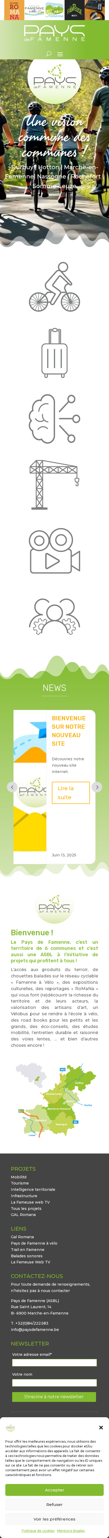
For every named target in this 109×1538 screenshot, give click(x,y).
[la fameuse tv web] (75, 18)
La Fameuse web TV (30, 1202)
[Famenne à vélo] (34, 18)
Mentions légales (71, 1531)
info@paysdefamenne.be (35, 1329)
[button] (101, 1427)
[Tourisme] (54, 353)
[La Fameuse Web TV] (54, 550)
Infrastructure (24, 1195)
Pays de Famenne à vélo (34, 1243)
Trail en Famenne (27, 1249)
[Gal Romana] (14, 18)
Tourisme (20, 1183)
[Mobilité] (54, 286)
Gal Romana (22, 1237)
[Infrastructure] (54, 484)
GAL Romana (23, 1214)
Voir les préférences (54, 1519)
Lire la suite (66, 837)
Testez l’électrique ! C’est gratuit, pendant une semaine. (74, 743)
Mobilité (19, 1177)
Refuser (54, 1504)
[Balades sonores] (95, 18)
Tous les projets (26, 1208)
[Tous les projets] (54, 616)
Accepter (54, 1489)
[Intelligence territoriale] (54, 418)
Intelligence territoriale (33, 1189)
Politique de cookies (38, 1531)
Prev (12, 787)
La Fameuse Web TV (30, 1262)
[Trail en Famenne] (54, 18)
